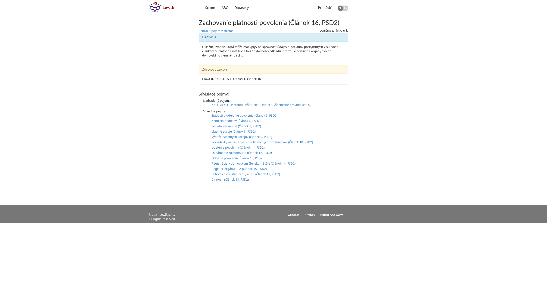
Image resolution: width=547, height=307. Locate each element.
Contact (293, 214)
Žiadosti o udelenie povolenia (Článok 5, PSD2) (244, 115)
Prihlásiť (324, 7)
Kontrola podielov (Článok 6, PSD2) (236, 121)
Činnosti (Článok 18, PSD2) (230, 179)
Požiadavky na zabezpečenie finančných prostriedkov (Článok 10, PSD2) (262, 142)
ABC (225, 7)
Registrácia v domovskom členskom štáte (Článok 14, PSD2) (254, 163)
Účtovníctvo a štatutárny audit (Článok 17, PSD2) (246, 174)
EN (345, 8)
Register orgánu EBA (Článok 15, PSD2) (239, 169)
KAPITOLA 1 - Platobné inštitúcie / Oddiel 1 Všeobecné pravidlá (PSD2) (261, 105)
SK (340, 8)
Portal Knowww (331, 214)
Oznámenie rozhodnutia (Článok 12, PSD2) (242, 153)
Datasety (241, 7)
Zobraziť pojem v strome (216, 31)
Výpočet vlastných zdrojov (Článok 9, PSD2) (242, 137)
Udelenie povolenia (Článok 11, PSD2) (238, 147)
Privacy (309, 214)
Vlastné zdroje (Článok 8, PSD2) (234, 131)
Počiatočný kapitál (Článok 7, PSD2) (236, 126)
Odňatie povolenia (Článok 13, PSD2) (237, 158)
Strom (210, 7)
